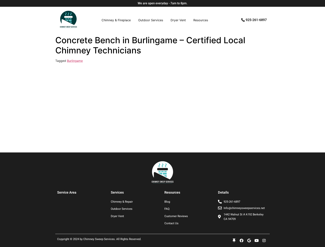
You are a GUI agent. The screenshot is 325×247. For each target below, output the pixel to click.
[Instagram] (264, 240)
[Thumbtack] (234, 240)
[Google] (249, 240)
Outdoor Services (150, 20)
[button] (117, 20)
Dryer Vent (178, 20)
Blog (167, 201)
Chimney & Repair (122, 201)
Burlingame (75, 61)
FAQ (166, 209)
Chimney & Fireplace (116, 20)
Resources (200, 20)
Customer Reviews (176, 216)
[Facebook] (241, 240)
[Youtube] (256, 240)
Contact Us (171, 223)
